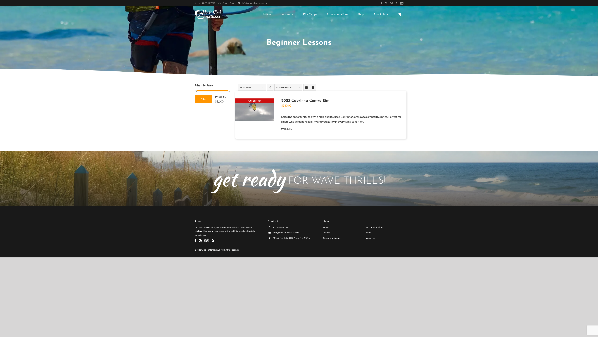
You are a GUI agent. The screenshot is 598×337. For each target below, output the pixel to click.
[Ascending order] (270, 87)
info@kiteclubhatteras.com (255, 3)
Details (288, 128)
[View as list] (313, 87)
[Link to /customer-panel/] (401, 3)
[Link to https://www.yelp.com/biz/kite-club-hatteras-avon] (397, 3)
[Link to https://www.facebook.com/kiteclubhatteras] (381, 3)
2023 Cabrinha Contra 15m (305, 101)
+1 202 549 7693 (207, 3)
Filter (203, 99)
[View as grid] (307, 87)
